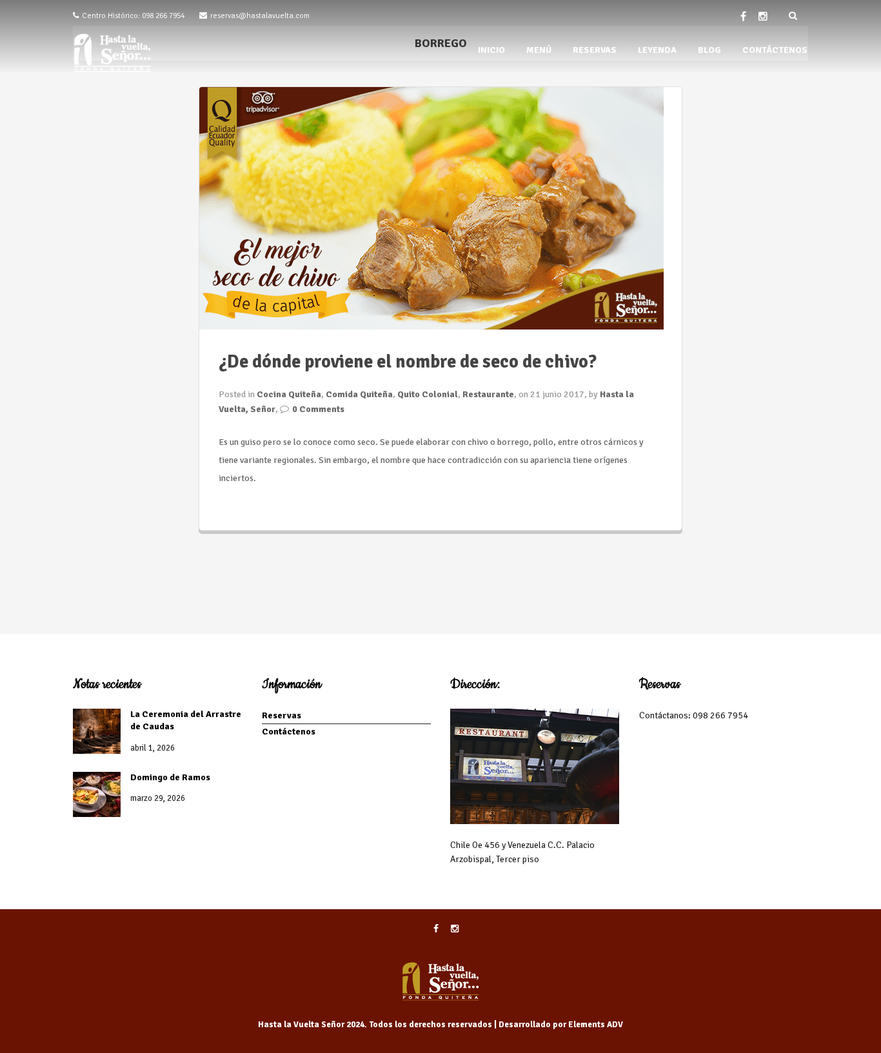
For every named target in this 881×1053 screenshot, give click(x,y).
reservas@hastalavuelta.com (260, 16)
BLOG (709, 49)
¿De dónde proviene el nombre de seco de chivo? (408, 362)
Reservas (281, 715)
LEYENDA (657, 49)
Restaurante (488, 394)
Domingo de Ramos (170, 777)
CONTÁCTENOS (774, 49)
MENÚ (538, 49)
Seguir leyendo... (251, 504)
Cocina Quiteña (289, 394)
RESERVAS (595, 49)
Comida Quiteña (359, 394)
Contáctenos (288, 731)
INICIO (491, 49)
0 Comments (318, 409)
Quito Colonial (427, 394)
